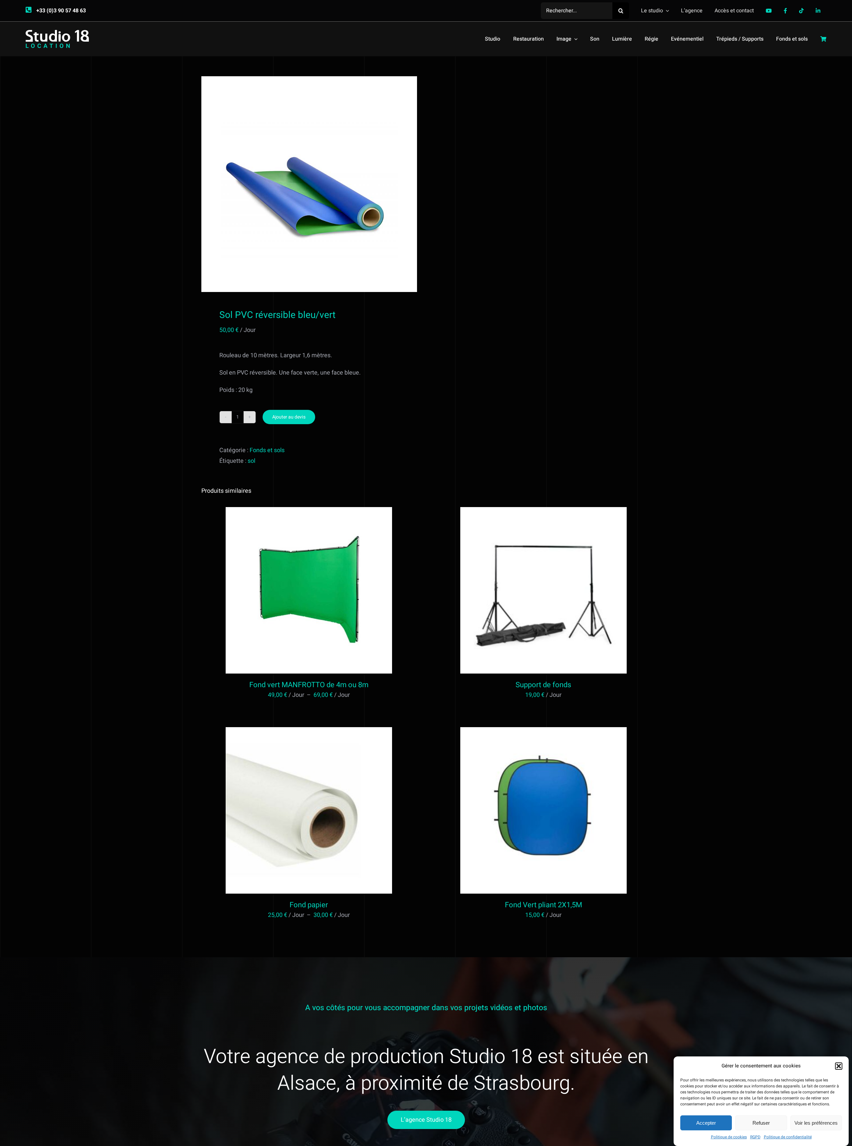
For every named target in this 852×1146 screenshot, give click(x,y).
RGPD (755, 1137)
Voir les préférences (816, 1123)
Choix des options (295, 592)
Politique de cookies (729, 1137)
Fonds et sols (267, 450)
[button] (838, 1066)
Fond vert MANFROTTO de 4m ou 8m (308, 685)
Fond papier (309, 905)
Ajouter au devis (289, 417)
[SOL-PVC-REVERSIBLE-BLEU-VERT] (309, 184)
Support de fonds (543, 685)
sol (251, 460)
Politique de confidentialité (788, 1137)
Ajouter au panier (529, 592)
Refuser (761, 1123)
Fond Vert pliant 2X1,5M (543, 905)
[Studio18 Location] (57, 32)
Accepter (706, 1123)
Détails (336, 592)
